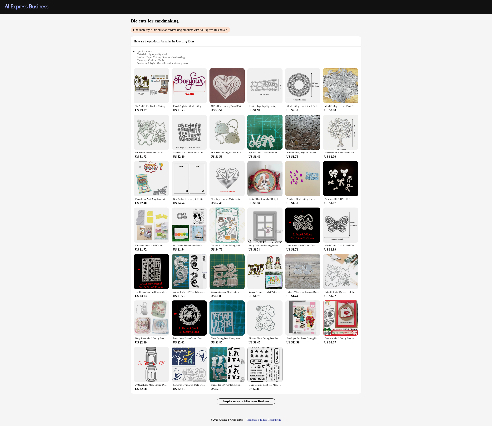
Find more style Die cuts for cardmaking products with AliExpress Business (179, 29)
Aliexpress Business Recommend (263, 419)
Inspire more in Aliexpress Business (246, 401)
